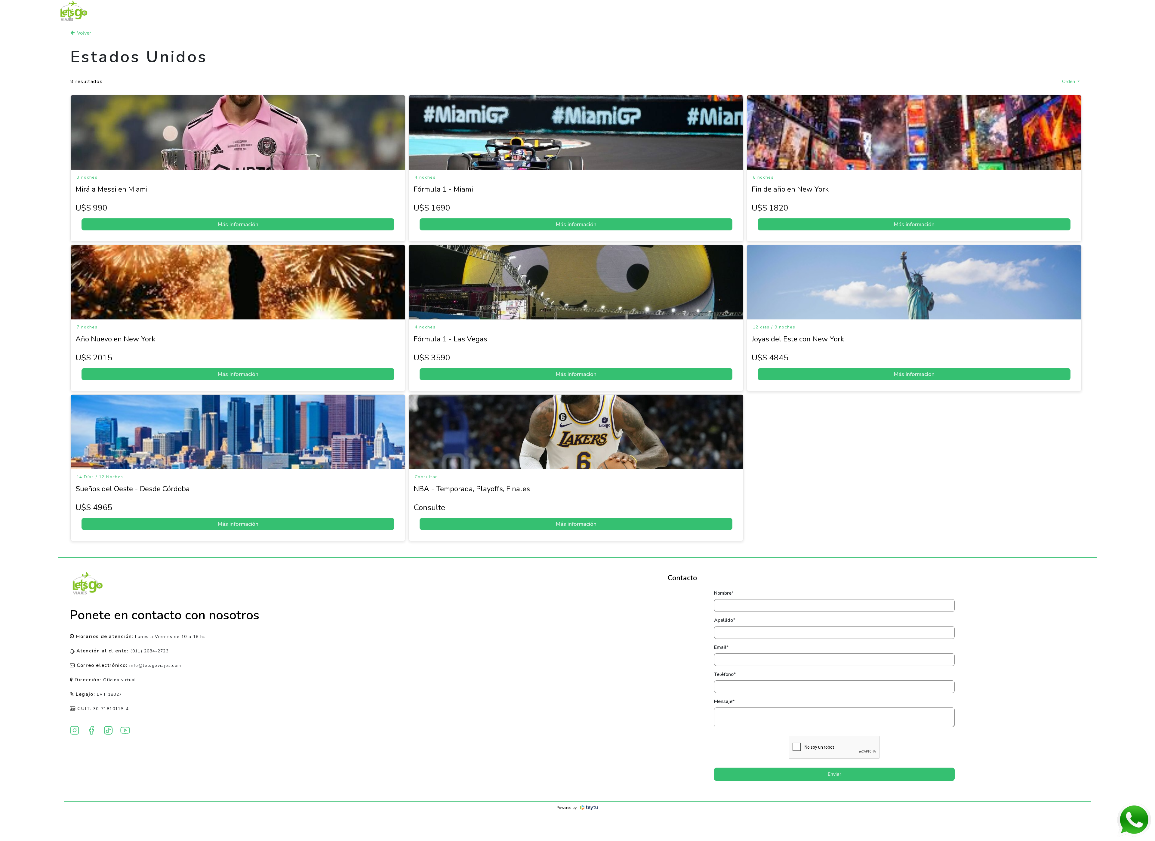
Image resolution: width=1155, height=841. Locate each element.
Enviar (834, 774)
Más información (237, 224)
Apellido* (724, 620)
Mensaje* (724, 701)
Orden (1069, 81)
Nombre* (724, 593)
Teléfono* (725, 674)
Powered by (567, 807)
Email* (721, 647)
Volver (84, 33)
